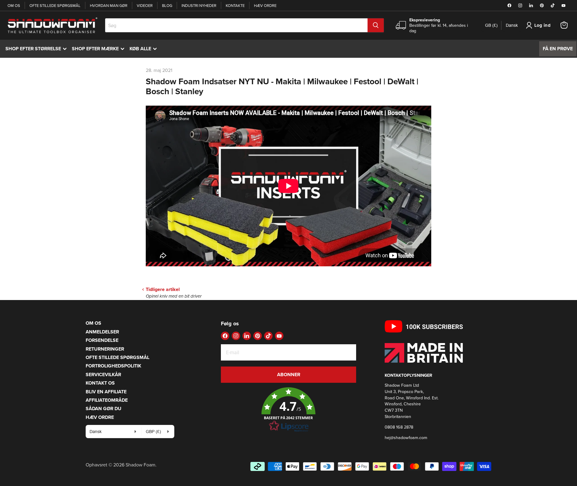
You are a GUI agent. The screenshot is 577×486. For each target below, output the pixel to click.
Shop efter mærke (99, 48)
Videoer (145, 5)
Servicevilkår (103, 374)
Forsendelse (102, 340)
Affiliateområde (107, 400)
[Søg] (376, 25)
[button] (288, 409)
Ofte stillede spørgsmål (55, 5)
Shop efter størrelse (37, 48)
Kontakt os (100, 382)
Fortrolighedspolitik (113, 365)
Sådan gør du (103, 408)
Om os (14, 5)
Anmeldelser (102, 331)
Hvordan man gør (108, 5)
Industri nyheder (199, 5)
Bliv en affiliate (106, 391)
